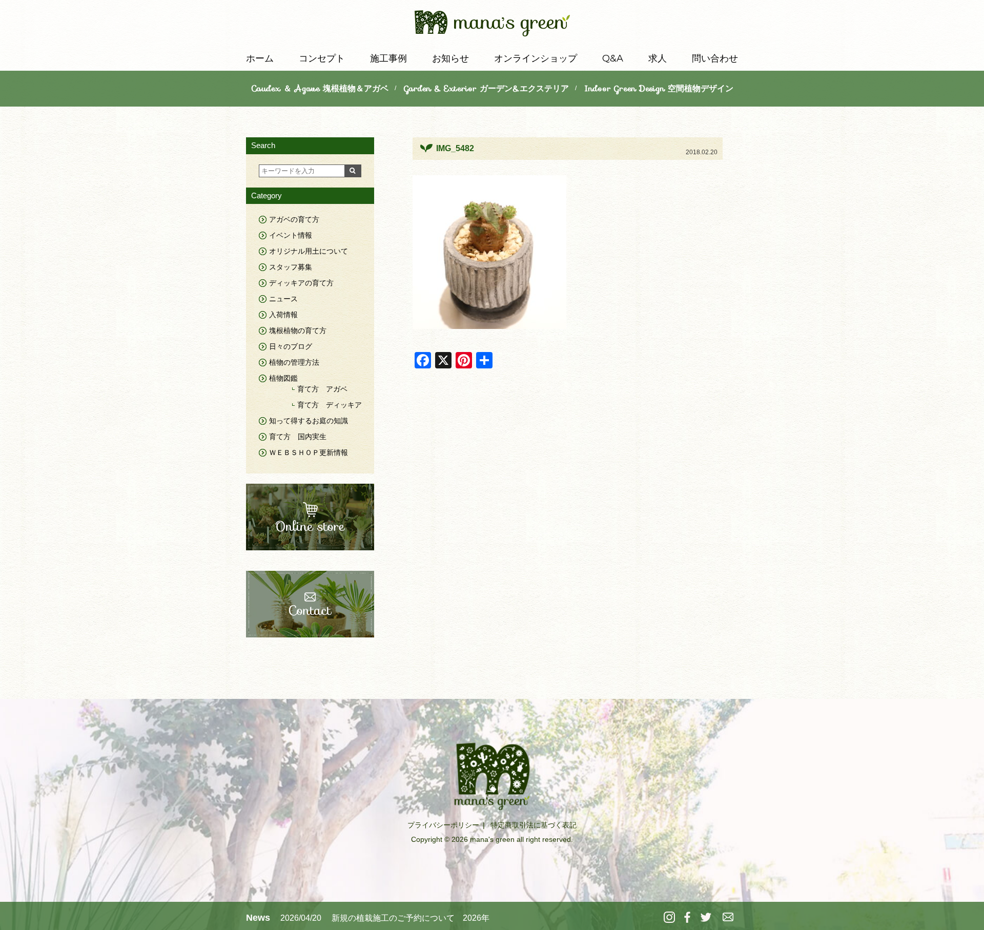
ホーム (260, 58)
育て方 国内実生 (297, 436)
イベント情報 (290, 235)
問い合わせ (715, 58)
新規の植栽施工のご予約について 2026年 (410, 918)
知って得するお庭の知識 (308, 421)
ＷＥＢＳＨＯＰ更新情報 (308, 452)
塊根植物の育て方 (297, 330)
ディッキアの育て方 (301, 283)
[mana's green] (492, 25)
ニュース (283, 299)
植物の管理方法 (294, 362)
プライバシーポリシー (443, 825)
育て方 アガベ (322, 389)
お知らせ (450, 58)
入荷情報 (283, 315)
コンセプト (322, 58)
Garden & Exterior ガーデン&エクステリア (486, 88)
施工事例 (388, 58)
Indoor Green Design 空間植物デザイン (658, 88)
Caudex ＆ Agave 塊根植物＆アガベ (319, 88)
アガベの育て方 (294, 219)
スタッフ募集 (290, 267)
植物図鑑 (283, 378)
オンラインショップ (535, 58)
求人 (657, 58)
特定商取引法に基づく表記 (533, 825)
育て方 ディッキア (329, 405)
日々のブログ (290, 346)
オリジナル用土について (308, 251)
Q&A (612, 58)
